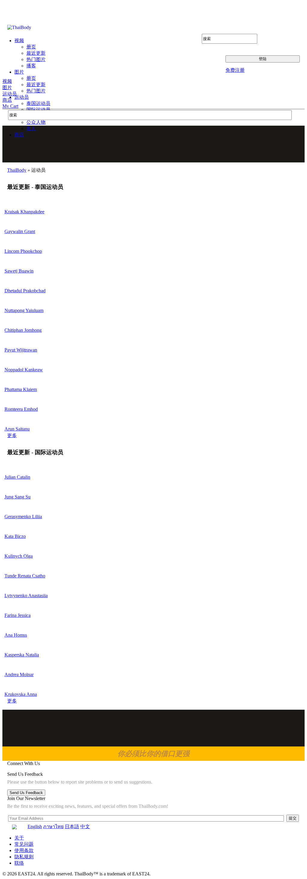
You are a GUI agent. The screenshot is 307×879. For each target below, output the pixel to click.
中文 (85, 826)
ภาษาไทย (53, 826)
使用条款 (24, 850)
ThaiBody (16, 170)
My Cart (10, 106)
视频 (7, 81)
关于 (19, 837)
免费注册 (235, 70)
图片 (7, 87)
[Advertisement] (154, 143)
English (35, 826)
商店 (7, 100)
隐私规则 (24, 856)
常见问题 (24, 844)
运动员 (9, 93)
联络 (19, 863)
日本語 (72, 826)
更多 (12, 435)
